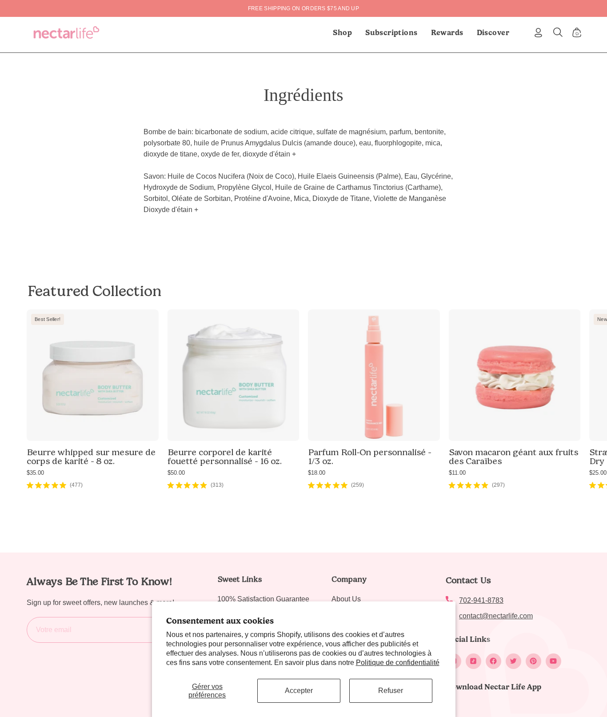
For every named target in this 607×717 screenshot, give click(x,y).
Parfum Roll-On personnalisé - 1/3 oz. (369, 456)
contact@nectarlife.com (496, 616)
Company (349, 579)
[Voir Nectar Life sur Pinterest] (533, 661)
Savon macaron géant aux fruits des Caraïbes (513, 456)
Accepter (299, 690)
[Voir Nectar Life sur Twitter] (513, 661)
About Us (346, 599)
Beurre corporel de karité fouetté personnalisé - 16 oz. (224, 456)
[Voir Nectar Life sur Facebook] (493, 661)
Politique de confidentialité (397, 662)
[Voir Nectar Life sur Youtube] (553, 661)
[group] (303, 8)
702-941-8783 (481, 600)
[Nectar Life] (66, 32)
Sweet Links (239, 579)
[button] (391, 32)
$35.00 (35, 472)
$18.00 (316, 472)
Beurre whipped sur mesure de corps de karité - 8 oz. (91, 456)
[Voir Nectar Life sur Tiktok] (473, 661)
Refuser (390, 690)
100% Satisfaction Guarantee (263, 599)
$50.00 (176, 472)
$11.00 (457, 472)
